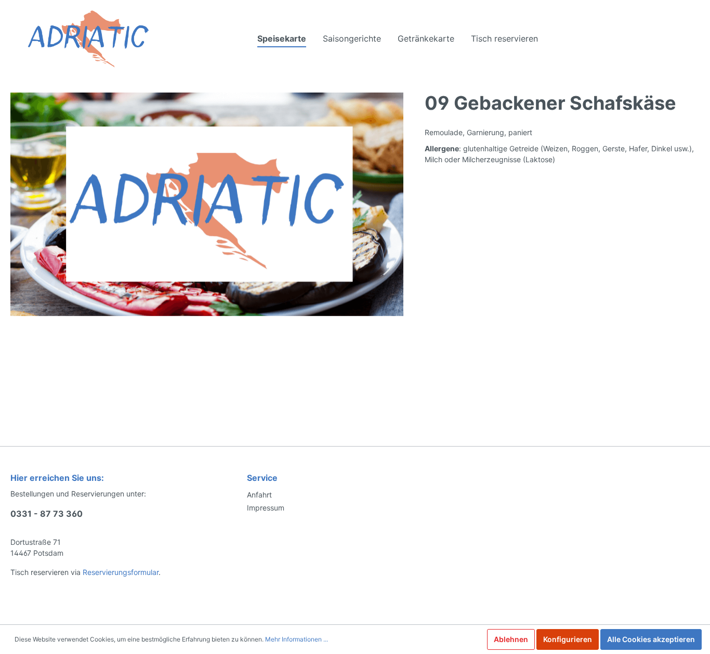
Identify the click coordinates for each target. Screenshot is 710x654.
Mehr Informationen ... (296, 639)
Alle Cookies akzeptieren (651, 639)
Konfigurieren (567, 639)
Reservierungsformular (121, 572)
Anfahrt (259, 494)
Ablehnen (511, 639)
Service (262, 478)
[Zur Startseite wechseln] (88, 39)
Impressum (265, 507)
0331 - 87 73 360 (46, 513)
